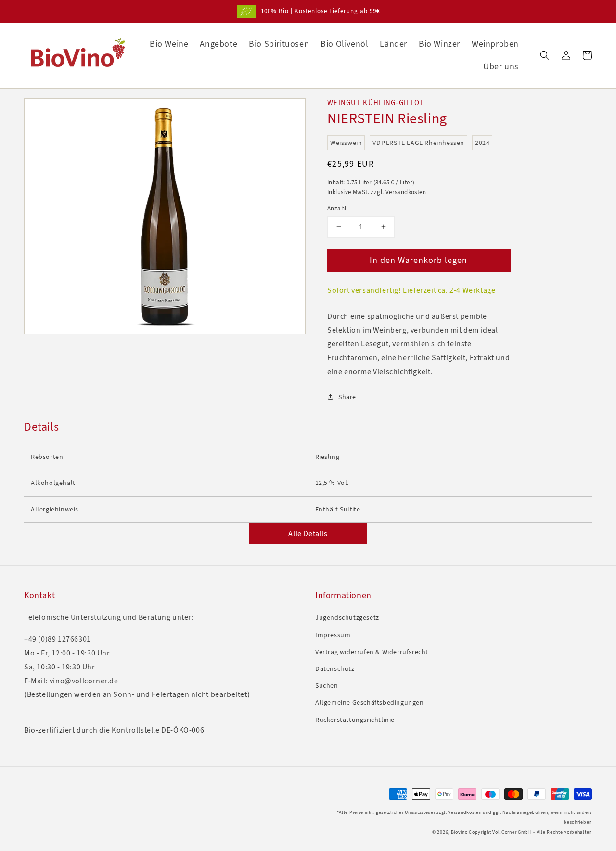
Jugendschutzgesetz (347, 617)
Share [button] (347, 396)
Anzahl (336, 208)
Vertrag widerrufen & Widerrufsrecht (371, 651)
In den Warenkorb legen (418, 259)
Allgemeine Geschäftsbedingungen (369, 702)
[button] (544, 55)
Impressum (332, 635)
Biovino (459, 832)
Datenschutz (335, 668)
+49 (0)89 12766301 (57, 639)
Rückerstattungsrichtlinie (355, 719)
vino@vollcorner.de (84, 681)
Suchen (326, 685)
